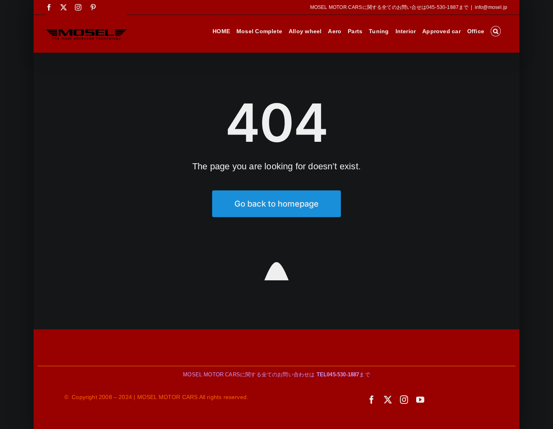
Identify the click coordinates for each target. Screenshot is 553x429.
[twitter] (388, 400)
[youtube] (420, 400)
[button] (496, 31)
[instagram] (404, 400)
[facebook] (372, 400)
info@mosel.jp (491, 7)
